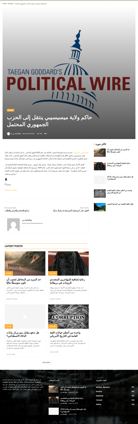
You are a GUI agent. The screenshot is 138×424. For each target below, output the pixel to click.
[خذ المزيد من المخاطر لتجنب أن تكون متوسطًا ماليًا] (25, 263)
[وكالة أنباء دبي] (9, 133)
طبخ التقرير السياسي (81, 152)
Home (5, 4)
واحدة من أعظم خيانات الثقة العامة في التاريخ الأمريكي (65, 334)
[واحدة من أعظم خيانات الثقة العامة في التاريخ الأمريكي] (68, 316)
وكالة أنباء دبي (16, 134)
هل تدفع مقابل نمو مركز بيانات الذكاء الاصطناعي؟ (22, 334)
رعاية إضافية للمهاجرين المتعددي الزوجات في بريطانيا (67, 281)
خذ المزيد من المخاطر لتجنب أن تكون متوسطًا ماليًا (23, 281)
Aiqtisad (53, 273)
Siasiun (11, 4)
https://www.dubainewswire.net (32, 223)
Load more (46, 362)
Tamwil (8, 273)
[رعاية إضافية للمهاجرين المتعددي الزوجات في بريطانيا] (68, 263)
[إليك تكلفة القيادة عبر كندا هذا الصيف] (100, 207)
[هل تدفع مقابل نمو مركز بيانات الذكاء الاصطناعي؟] (25, 316)
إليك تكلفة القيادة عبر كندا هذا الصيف (120, 204)
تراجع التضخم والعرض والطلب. (17, 210)
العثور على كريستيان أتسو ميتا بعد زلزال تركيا (71, 210)
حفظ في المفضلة (11, 190)
